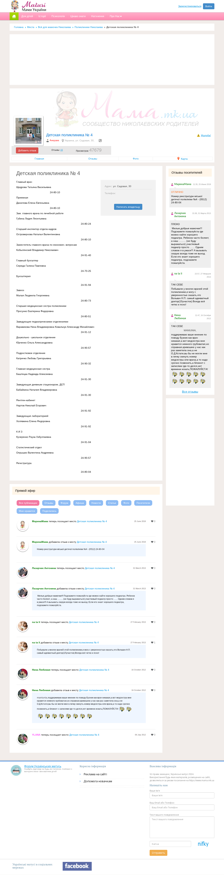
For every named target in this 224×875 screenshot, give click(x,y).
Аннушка (54, 140)
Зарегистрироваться (189, 6)
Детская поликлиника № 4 (92, 521)
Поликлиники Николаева (89, 27)
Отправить (158, 852)
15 (61, 150)
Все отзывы (190, 391)
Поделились (49, 511)
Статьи (112, 503)
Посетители (143, 503)
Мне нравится (27, 511)
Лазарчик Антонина (44, 568)
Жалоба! (206, 135)
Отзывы (92, 158)
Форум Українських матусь (42, 766)
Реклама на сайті (95, 774)
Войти (208, 6)
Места (30, 27)
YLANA (36, 734)
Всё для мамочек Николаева (54, 27)
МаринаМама (40, 521)
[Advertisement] (112, 59)
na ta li (36, 622)
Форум (64, 503)
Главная (39, 158)
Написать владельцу (128, 206)
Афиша (80, 503)
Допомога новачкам (98, 781)
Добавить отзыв (27, 150)
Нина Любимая (41, 669)
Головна (18, 27)
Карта (184, 158)
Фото (136, 158)
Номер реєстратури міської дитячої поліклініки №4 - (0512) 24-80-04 (189, 199)
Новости (96, 503)
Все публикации (28, 503)
